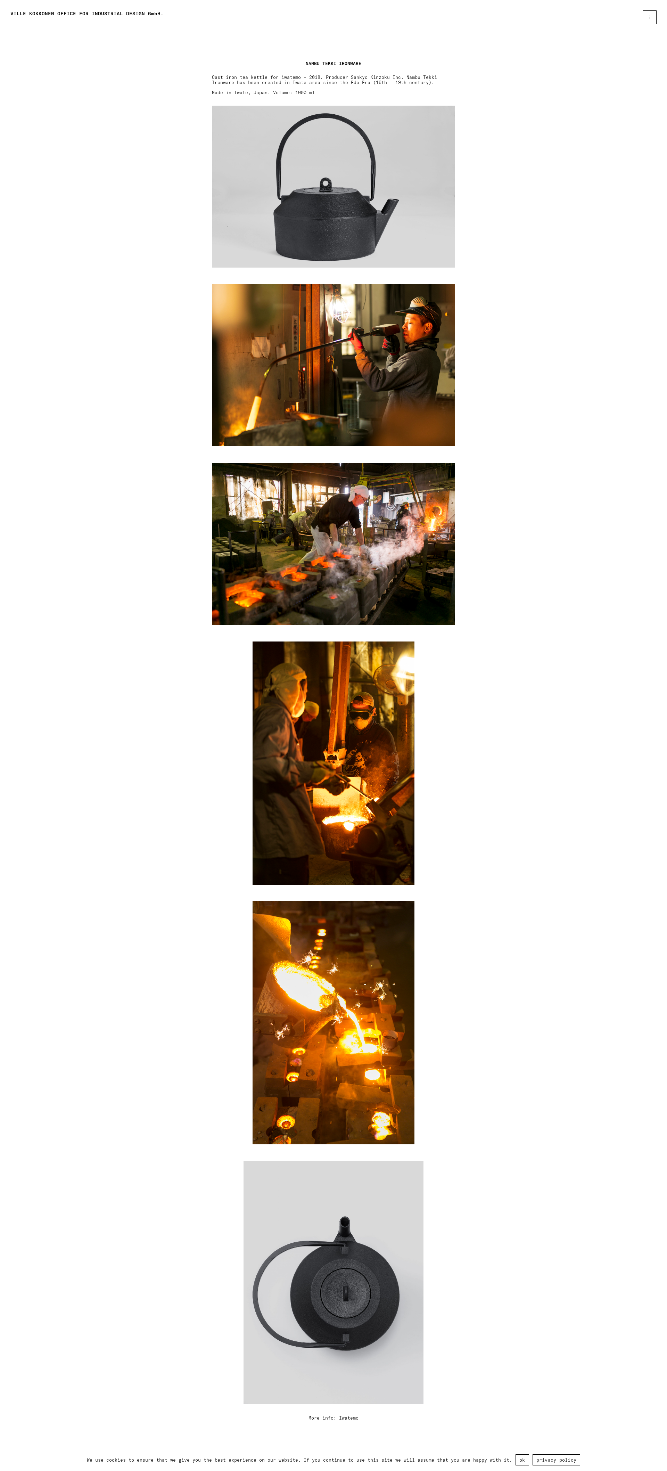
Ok (522, 1459)
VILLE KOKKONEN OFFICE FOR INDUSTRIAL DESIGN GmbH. (87, 13)
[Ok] (658, 1460)
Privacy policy (556, 1459)
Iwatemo (349, 1417)
